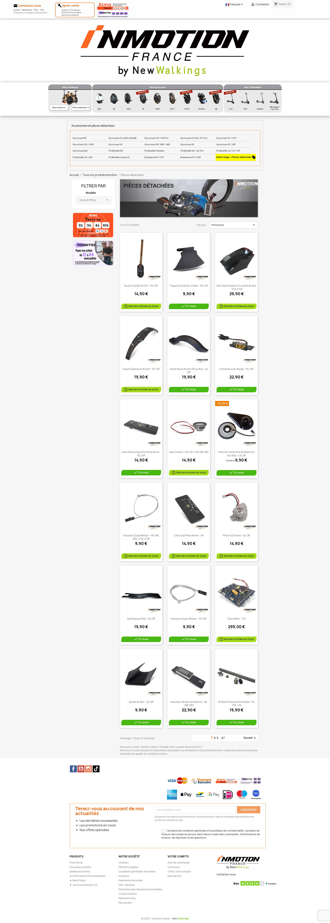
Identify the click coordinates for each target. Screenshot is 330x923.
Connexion (174, 867)
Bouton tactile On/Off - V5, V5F (141, 285)
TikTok (96, 768)
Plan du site (125, 902)
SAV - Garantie (127, 884)
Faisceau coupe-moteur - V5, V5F (189, 618)
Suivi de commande (179, 862)
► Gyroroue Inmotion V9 (83, 884)
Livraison (124, 862)
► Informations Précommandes (88, 876)
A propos (124, 876)
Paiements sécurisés (131, 880)
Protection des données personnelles (140, 889)
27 (223, 738)
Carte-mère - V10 (236, 618)
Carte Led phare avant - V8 (189, 535)
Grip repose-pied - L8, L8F (141, 618)
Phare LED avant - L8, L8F (236, 535)
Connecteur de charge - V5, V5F (236, 369)
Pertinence (233, 225)
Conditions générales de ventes (137, 871)
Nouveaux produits (80, 867)
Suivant (250, 738)
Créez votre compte (179, 871)
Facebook (73, 768)
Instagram (88, 768)
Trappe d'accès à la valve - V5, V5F (189, 285)
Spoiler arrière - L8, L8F (141, 702)
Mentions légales (128, 867)
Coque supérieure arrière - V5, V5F (141, 369)
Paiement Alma (127, 898)
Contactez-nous (226, 874)
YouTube (81, 768)
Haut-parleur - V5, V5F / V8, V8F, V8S (188, 452)
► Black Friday (78, 880)
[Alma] (93, 225)
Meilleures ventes (80, 871)
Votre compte (178, 856)
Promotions (76, 862)
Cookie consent (128, 893)
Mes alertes (174, 876)
